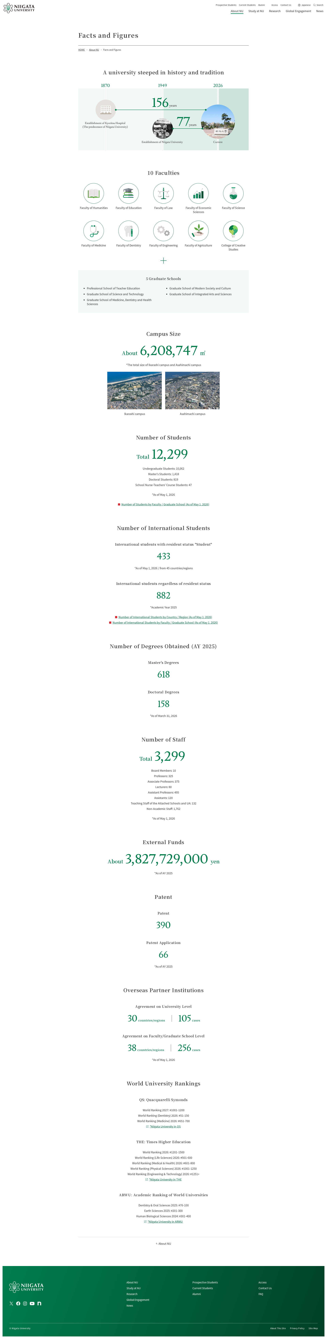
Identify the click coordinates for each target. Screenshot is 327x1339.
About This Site (278, 1328)
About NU (165, 1243)
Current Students (247, 4)
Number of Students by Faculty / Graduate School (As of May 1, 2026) (165, 504)
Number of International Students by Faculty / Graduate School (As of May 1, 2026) (165, 622)
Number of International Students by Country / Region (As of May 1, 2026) (165, 617)
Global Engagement (138, 1299)
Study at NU (134, 1288)
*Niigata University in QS (165, 1126)
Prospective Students (226, 4)
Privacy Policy (297, 1328)
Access (274, 4)
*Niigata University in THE (165, 1179)
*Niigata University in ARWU (165, 1221)
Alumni (261, 4)
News (130, 1305)
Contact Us (286, 4)
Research (132, 1294)
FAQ (261, 1294)
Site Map (313, 1328)
